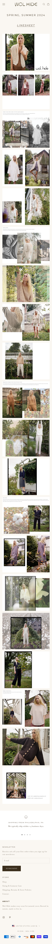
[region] (26, 823)
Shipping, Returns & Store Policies (16, 890)
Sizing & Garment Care (12, 886)
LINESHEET (26, 25)
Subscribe (11, 868)
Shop (4, 882)
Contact (5, 894)
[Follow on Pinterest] (10, 917)
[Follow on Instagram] (3, 917)
